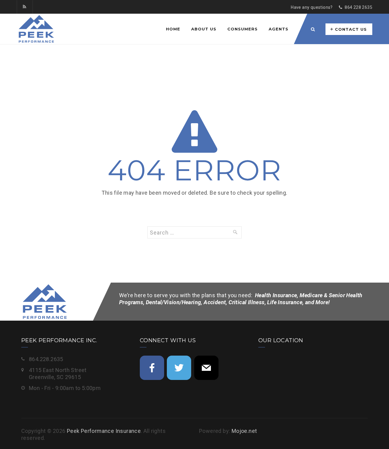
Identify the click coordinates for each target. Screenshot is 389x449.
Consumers (242, 28)
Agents (278, 28)
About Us (203, 28)
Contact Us (351, 29)
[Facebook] (152, 368)
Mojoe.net (244, 431)
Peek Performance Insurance (104, 431)
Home (173, 28)
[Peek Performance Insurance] (36, 29)
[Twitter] (179, 368)
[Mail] (206, 368)
